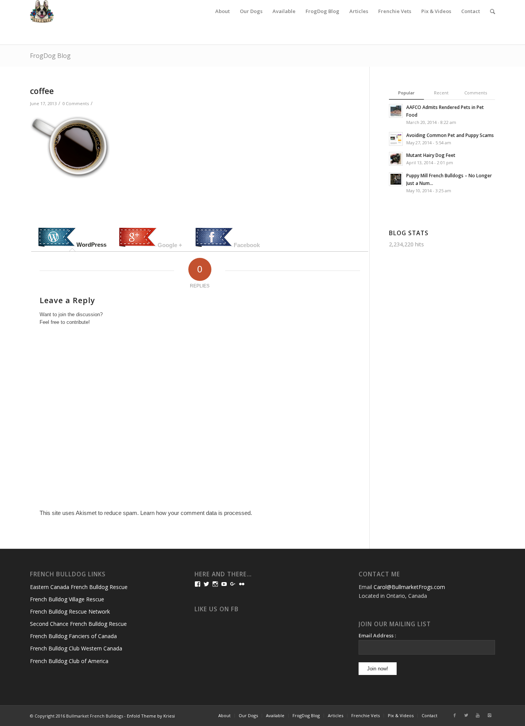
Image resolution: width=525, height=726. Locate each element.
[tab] (72, 237)
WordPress (91, 244)
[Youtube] (477, 715)
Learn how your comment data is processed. (196, 513)
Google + (170, 245)
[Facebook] (454, 715)
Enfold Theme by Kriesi (151, 716)
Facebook (247, 245)
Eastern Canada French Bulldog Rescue (79, 587)
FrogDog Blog (50, 55)
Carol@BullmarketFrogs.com (409, 587)
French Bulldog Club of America (69, 661)
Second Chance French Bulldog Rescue (78, 623)
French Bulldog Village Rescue (67, 599)
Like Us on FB (216, 609)
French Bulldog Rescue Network (70, 611)
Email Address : (377, 635)
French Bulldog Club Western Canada (76, 648)
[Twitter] (466, 715)
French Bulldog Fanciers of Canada (73, 636)
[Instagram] (489, 715)
